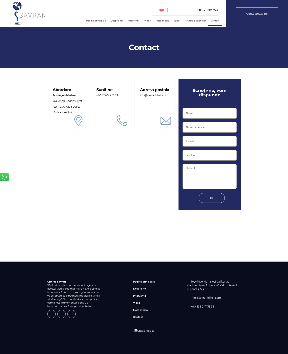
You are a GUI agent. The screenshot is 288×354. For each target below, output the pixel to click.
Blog (177, 20)
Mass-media (162, 20)
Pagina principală (96, 20)
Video (147, 20)
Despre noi (117, 20)
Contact (215, 20)
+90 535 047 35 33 (207, 10)
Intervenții (133, 20)
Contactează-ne (257, 13)
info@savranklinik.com (206, 297)
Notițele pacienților (195, 20)
